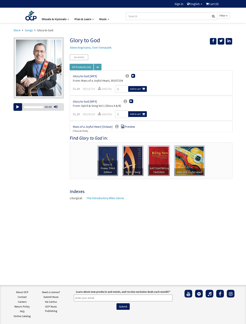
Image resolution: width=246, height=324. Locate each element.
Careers (22, 301)
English (195, 4)
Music (103, 19)
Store (17, 30)
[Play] (17, 107)
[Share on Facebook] (213, 41)
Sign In (179, 4)
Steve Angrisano (80, 47)
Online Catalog (22, 316)
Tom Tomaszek (101, 47)
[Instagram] (230, 293)
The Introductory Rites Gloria (105, 198)
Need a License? (51, 292)
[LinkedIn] (229, 41)
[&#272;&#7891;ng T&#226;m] (159, 160)
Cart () (214, 4)
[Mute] (55, 106)
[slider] (57, 110)
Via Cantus (51, 301)
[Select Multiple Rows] (97, 67)
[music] (209, 293)
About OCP (22, 292)
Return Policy (22, 306)
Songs (29, 30)
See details (79, 57)
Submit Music (51, 297)
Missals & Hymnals (54, 19)
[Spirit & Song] (133, 160)
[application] (38, 107)
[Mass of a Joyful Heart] (189, 160)
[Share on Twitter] (221, 41)
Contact (22, 297)
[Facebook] (220, 293)
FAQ (22, 311)
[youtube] (188, 293)
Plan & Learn (83, 19)
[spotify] (199, 293)
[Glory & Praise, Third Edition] (107, 160)
